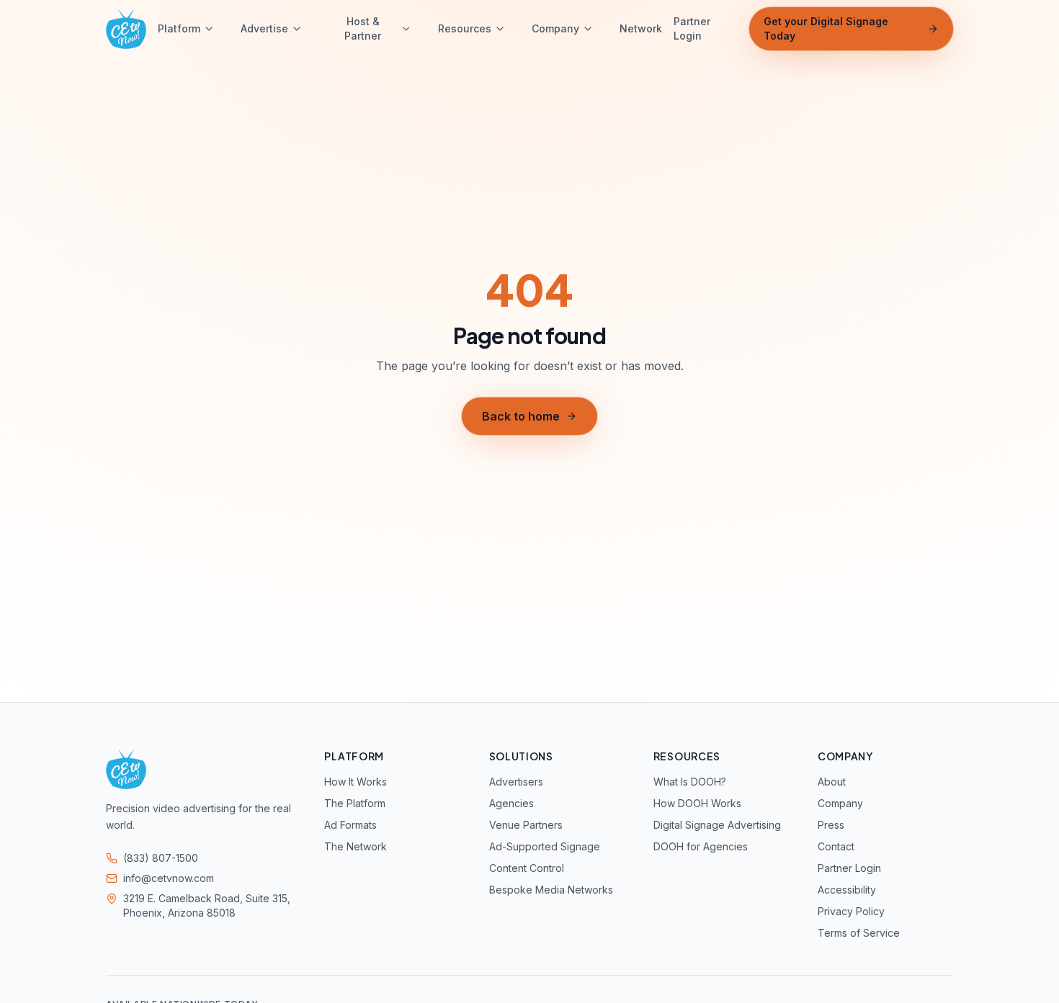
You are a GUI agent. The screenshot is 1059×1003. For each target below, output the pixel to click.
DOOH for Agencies (700, 846)
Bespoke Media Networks (551, 889)
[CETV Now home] (126, 29)
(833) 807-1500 (160, 858)
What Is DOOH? (689, 781)
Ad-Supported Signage (544, 846)
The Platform (354, 803)
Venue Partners (526, 825)
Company (555, 28)
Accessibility (847, 889)
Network (641, 28)
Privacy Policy (851, 911)
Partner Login (692, 28)
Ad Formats (350, 825)
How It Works (355, 781)
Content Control (526, 868)
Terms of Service (859, 933)
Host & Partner (362, 28)
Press (831, 825)
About (832, 781)
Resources (464, 28)
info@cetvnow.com (168, 878)
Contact (836, 846)
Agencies (511, 803)
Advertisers (516, 781)
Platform (179, 28)
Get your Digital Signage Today (826, 28)
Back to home (521, 416)
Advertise (264, 28)
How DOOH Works (697, 803)
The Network (355, 846)
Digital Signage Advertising (717, 825)
